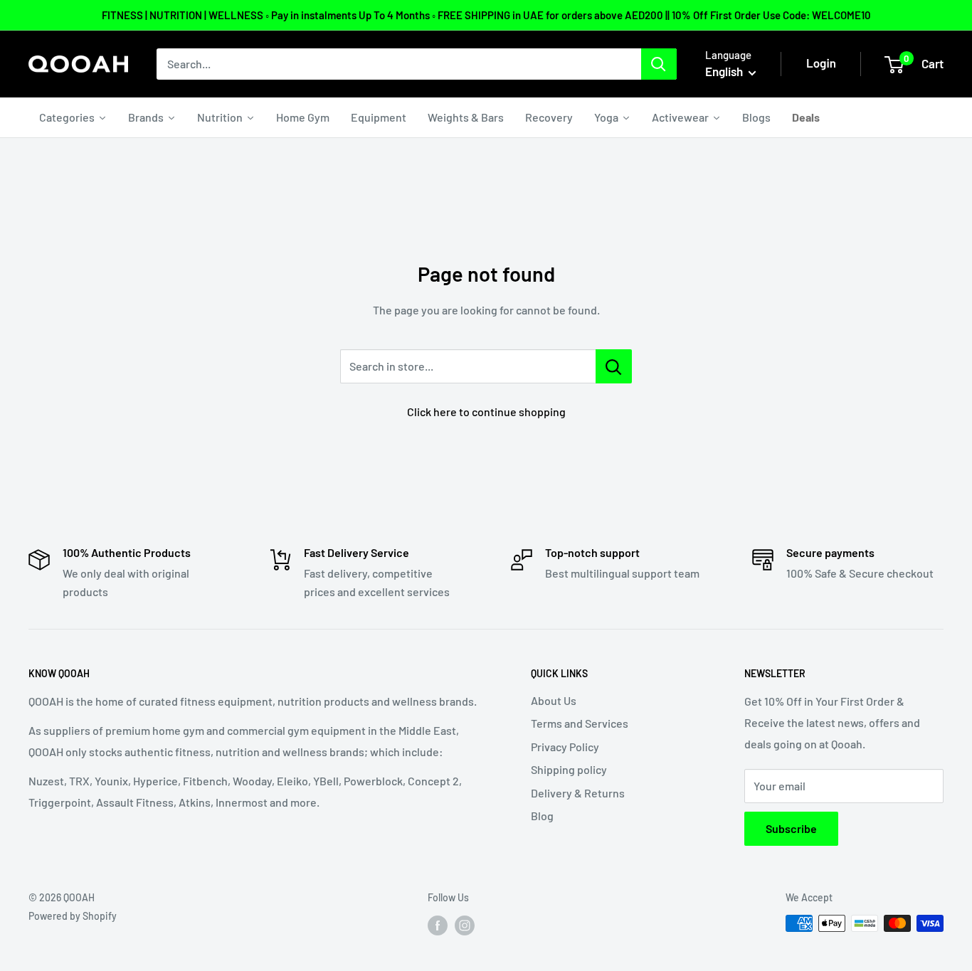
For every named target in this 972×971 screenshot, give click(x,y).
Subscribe (791, 828)
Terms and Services (579, 723)
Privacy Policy (565, 746)
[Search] (659, 64)
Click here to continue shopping (486, 411)
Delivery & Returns (578, 793)
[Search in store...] (614, 366)
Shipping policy (569, 769)
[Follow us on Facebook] (438, 925)
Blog (542, 815)
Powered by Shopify (72, 916)
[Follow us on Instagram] (465, 925)
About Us (553, 700)
